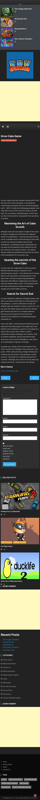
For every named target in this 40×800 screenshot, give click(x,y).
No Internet (6, 787)
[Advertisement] (20, 101)
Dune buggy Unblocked (23, 9)
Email (5, 427)
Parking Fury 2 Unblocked (10, 511)
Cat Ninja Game (7, 546)
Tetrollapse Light (12, 371)
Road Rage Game (9, 650)
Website (5, 435)
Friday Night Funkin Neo (6, 378)
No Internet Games (9, 686)
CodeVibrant (33, 798)
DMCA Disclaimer (9, 671)
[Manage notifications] (35, 795)
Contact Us (6, 667)
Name (5, 418)
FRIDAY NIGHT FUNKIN (10, 675)
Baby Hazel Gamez (15, 779)
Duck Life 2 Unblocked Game (11, 581)
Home (5, 679)
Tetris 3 (3, 371)
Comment (7, 398)
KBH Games (7, 683)
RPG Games (7, 694)
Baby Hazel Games (9, 664)
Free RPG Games (30, 779)
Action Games (8, 660)
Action (4, 779)
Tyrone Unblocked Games (9, 140)
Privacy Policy (7, 690)
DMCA (5, 767)
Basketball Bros (20, 29)
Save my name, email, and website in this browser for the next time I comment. (8, 452)
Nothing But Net (21, 19)
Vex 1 (35, 378)
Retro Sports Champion (23, 39)
